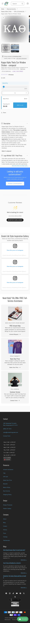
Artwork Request (13, 334)
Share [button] (4, 112)
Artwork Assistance (8, 469)
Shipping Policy (7, 494)
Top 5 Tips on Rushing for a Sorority (12, 563)
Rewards (5, 484)
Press (4, 533)
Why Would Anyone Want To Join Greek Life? (14, 550)
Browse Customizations (15, 183)
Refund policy (8, 619)
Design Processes (7, 505)
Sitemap (5, 537)
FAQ (4, 473)
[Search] (22, 3)
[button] (2, 3)
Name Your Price (15, 359)
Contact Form (14, 400)
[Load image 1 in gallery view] (6, 48)
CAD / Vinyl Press (18, 71)
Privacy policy (15, 619)
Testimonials (6, 540)
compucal (8, 71)
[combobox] (17, 3)
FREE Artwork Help (15, 325)
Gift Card (5, 476)
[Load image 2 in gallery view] (15, 48)
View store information (21, 58)
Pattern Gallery (7, 508)
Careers (5, 526)
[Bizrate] (28, 622)
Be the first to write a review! (15, 220)
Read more (22, 69)
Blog (4, 522)
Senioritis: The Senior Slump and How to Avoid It (14, 577)
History (5, 529)
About (4, 519)
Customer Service (15, 392)
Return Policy (6, 487)
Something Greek (12, 617)
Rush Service (6, 491)
